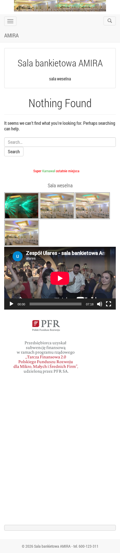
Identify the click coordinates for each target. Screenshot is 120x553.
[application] (60, 278)
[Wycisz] (99, 304)
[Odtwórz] (11, 304)
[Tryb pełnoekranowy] (108, 304)
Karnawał (47, 170)
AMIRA (11, 35)
